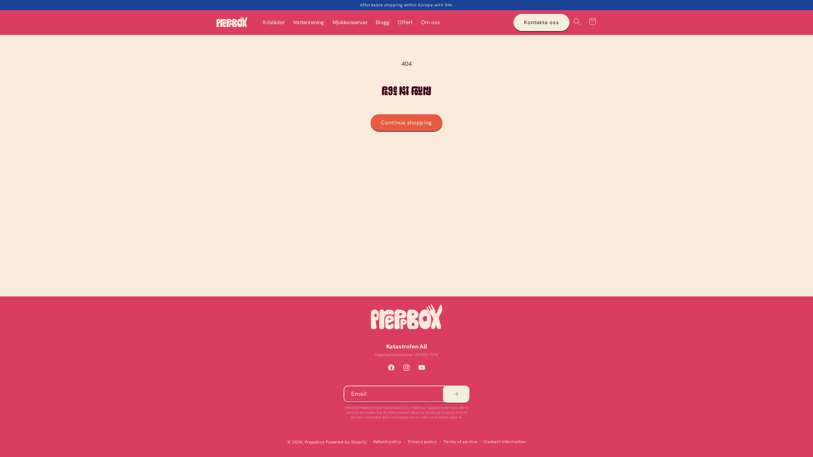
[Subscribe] (456, 394)
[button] (577, 21)
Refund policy (387, 441)
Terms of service (460, 441)
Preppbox (315, 442)
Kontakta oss (541, 22)
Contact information (505, 441)
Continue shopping (406, 122)
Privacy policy (422, 441)
